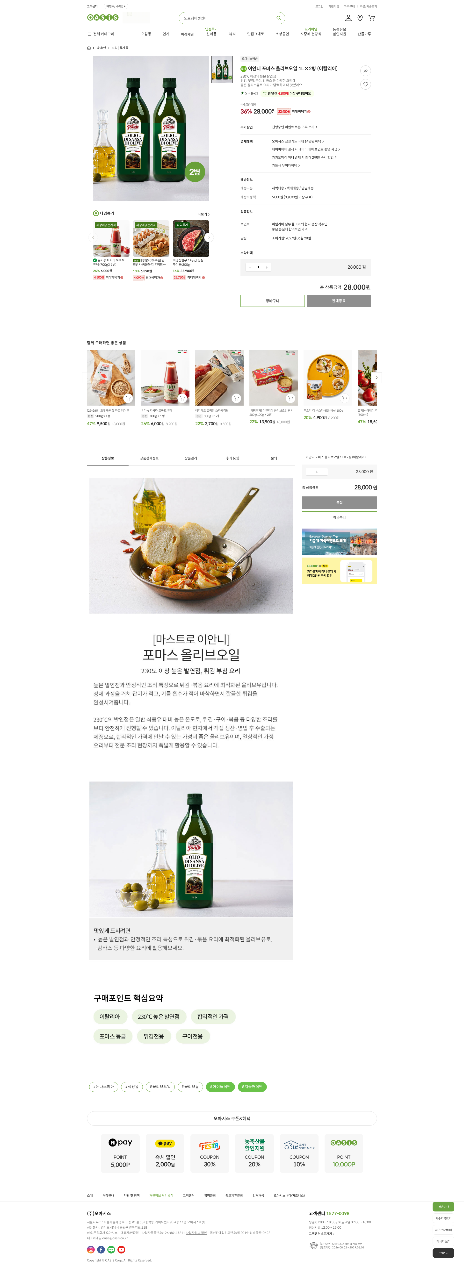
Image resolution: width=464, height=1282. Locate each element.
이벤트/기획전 (114, 6)
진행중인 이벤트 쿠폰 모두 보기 (293, 127)
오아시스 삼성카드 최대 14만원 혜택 (296, 141)
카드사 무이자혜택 (284, 166)
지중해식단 (254, 1086)
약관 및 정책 (132, 1196)
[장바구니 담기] (128, 398)
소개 (90, 1196)
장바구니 (272, 301)
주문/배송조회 (368, 6)
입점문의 (210, 1196)
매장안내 (108, 1196)
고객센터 (92, 6)
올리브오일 (161, 1086)
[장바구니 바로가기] (371, 18)
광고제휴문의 (234, 1196)
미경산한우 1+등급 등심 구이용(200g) (188, 262)
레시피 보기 (443, 1241)
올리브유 (191, 1086)
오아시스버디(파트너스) (289, 1196)
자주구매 (349, 6)
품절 (339, 502)
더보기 (202, 214)
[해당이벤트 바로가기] (120, 1136)
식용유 (133, 1086)
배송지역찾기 (443, 1218)
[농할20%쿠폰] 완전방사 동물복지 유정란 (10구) (149, 262)
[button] (209, 237)
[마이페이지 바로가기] (348, 18)
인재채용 (258, 1196)
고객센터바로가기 (320, 1234)
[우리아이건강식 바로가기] (137, 17)
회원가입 (333, 6)
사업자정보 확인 (196, 1233)
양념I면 (101, 48)
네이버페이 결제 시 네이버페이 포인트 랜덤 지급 (304, 149)
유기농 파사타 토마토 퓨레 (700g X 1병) (109, 262)
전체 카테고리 (103, 34)
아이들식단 (222, 1086)
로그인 (319, 6)
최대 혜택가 (292, 111)
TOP (442, 1253)
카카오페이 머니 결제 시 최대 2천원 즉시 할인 (303, 158)
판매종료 (339, 301)
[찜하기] (365, 84)
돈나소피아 (105, 1086)
